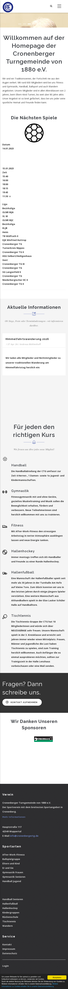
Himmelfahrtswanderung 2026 (27, 339)
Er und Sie (7, 867)
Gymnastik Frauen (12, 872)
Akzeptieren (57, 977)
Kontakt (7, 944)
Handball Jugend (11, 881)
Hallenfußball (10, 903)
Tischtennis (9, 921)
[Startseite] (7, 6)
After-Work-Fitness (13, 854)
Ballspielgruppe (11, 859)
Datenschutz (9, 953)
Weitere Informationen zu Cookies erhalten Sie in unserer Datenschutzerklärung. (30, 985)
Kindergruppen (10, 912)
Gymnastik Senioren (13, 876)
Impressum (8, 948)
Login (5, 965)
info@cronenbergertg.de (24, 835)
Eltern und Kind (11, 863)
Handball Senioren (12, 899)
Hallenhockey (10, 908)
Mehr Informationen (13, 817)
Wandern (7, 925)
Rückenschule (10, 916)
